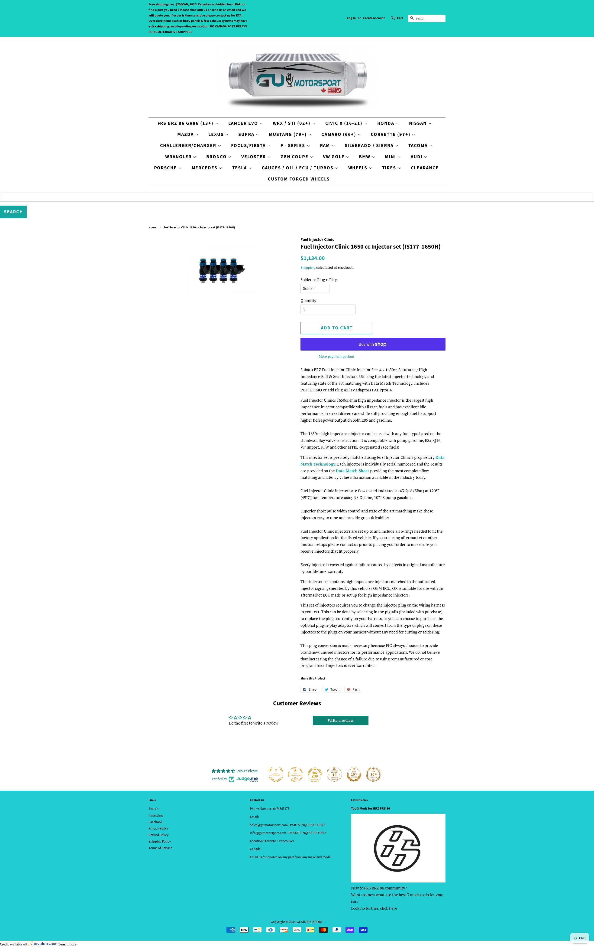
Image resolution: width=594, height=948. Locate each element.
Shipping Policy (159, 841)
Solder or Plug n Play (318, 279)
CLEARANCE (425, 168)
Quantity (308, 300)
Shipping (307, 267)
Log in (351, 18)
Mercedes (205, 168)
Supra (247, 134)
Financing (155, 815)
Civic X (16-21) (344, 123)
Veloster (254, 157)
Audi (417, 157)
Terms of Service (160, 848)
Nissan (418, 123)
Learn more (67, 944)
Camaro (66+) (339, 134)
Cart (400, 18)
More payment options (337, 356)
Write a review (341, 720)
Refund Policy (158, 835)
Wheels (358, 168)
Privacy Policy (158, 828)
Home (152, 227)
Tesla (240, 168)
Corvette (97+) (391, 134)
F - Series (294, 145)
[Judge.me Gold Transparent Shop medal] (295, 774)
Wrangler (179, 157)
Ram (326, 145)
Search (153, 808)
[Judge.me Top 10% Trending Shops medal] (373, 774)
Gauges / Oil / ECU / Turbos (298, 168)
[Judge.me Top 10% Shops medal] (353, 774)
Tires (390, 168)
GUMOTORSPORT (310, 921)
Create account (374, 18)
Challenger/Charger (189, 145)
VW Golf (334, 157)
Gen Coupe (295, 157)
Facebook (155, 822)
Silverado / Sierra (370, 145)
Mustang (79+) (288, 134)
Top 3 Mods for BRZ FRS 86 (370, 808)
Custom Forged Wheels (299, 179)
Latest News (359, 800)
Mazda (186, 134)
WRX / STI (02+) (292, 123)
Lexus (216, 134)
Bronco (217, 157)
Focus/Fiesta (249, 145)
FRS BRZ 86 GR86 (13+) (186, 123)
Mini (391, 157)
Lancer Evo (244, 123)
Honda (386, 123)
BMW (365, 157)
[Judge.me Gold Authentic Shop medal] (275, 774)
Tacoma (418, 145)
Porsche (166, 168)
